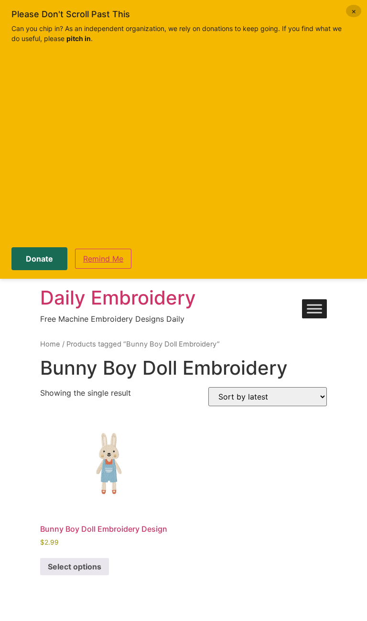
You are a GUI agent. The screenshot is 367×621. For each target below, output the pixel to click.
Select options (74, 566)
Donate (39, 258)
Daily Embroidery (118, 297)
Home (50, 344)
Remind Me (103, 258)
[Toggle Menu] (314, 309)
